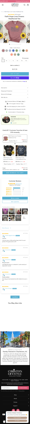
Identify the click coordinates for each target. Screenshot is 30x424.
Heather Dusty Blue (18, 54)
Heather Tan (15, 54)
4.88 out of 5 (19, 183)
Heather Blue (10, 50)
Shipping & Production (6, 91)
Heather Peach (26, 50)
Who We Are (4, 97)
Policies (15, 402)
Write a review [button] (15, 198)
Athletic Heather (6, 50)
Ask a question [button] (15, 201)
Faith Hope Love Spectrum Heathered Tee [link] (8, 158)
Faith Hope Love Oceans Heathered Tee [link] (14, 136)
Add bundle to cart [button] (15, 172)
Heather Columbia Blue (13, 50)
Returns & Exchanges (6, 94)
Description (4, 87)
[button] (11, 14)
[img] (5, 233)
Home (2, 11)
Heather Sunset (11, 54)
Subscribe (23, 387)
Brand (15, 398)
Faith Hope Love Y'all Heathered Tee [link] (21, 158)
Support (15, 405)
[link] (5, 138)
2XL (17, 60)
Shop (15, 395)
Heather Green (16, 50)
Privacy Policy (21, 390)
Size (15, 58)
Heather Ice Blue (20, 50)
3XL (22, 60)
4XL (26, 60)
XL (13, 60)
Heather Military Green (23, 50)
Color (15, 47)
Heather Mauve (3, 50)
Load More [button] (15, 297)
